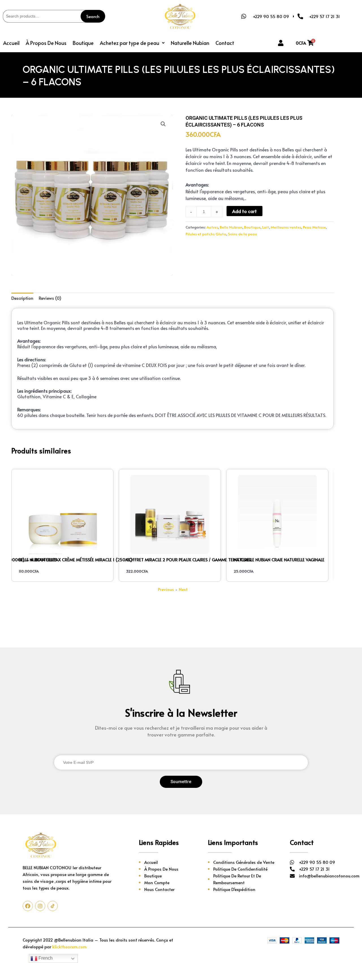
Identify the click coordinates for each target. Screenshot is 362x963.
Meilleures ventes (286, 227)
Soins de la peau (242, 233)
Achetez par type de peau (129, 42)
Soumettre (181, 781)
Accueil (11, 42)
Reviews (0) (50, 298)
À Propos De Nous (46, 42)
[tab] (22, 298)
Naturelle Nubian (190, 42)
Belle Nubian (231, 227)
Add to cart (244, 211)
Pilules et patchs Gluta (206, 233)
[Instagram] (40, 906)
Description (22, 298)
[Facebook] (28, 906)
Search (93, 16)
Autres (212, 227)
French (45, 958)
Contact (225, 42)
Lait (265, 227)
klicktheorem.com (69, 946)
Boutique (83, 42)
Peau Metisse (314, 227)
